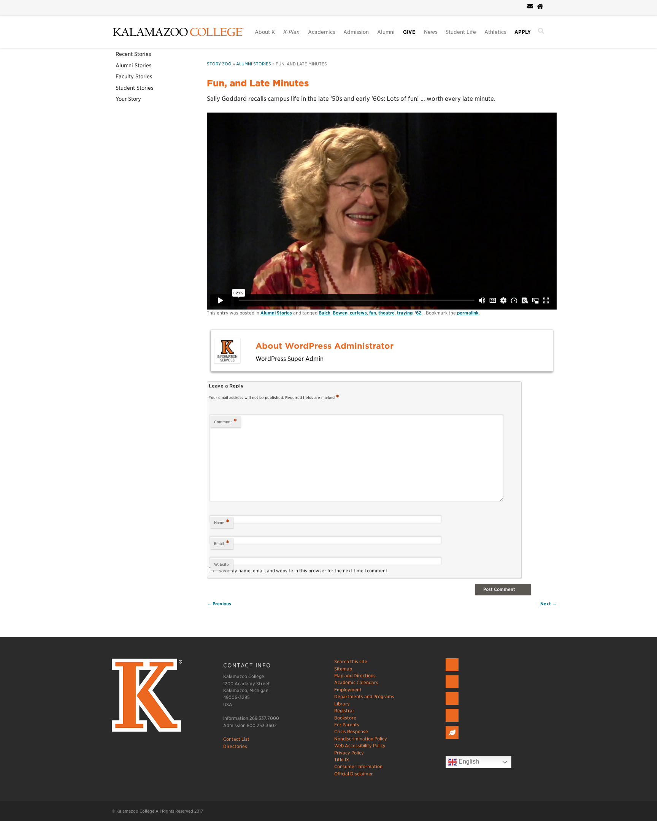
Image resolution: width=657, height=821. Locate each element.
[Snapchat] (453, 722)
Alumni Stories (133, 65)
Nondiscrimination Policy (360, 739)
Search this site (350, 661)
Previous (219, 604)
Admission (356, 32)
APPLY (522, 32)
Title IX (341, 759)
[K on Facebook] (453, 671)
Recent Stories (133, 54)
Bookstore (345, 718)
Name (221, 522)
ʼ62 (418, 313)
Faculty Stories (134, 76)
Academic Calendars (356, 682)
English (468, 762)
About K (265, 32)
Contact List (236, 739)
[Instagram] (453, 705)
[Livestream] (453, 739)
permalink (468, 313)
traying (405, 313)
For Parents (346, 724)
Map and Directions (355, 675)
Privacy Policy (349, 753)
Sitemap (343, 669)
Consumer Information (358, 766)
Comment (225, 422)
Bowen (340, 313)
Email (221, 543)
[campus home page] (540, 6)
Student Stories (134, 88)
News (430, 32)
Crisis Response (351, 731)
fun (372, 313)
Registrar (344, 710)
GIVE (409, 32)
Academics (321, 32)
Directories (235, 746)
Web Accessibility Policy (360, 745)
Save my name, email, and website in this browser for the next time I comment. (304, 570)
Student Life (461, 32)
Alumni (386, 32)
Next (548, 604)
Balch (324, 313)
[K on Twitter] (453, 688)
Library (342, 704)
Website (221, 564)
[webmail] (530, 6)
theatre (386, 313)
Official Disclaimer (353, 774)
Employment (348, 689)
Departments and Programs (364, 696)
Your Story (128, 99)
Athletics (495, 32)
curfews (358, 313)
